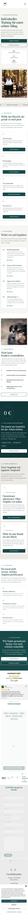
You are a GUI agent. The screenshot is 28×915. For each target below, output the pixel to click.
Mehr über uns (14, 394)
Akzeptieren (14, 901)
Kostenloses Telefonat (14, 663)
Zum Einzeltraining (14, 149)
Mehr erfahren (10, 260)
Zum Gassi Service (14, 216)
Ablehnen (14, 904)
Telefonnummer (8, 828)
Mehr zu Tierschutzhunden (14, 517)
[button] (26, 886)
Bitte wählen (7, 815)
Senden (8, 855)
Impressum (19, 911)
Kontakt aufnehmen (14, 658)
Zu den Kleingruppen (14, 171)
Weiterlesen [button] (21, 698)
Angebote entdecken (14, 40)
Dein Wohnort (7, 822)
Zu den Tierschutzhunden (14, 194)
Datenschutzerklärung (11, 911)
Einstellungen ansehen (14, 908)
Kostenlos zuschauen (14, 45)
